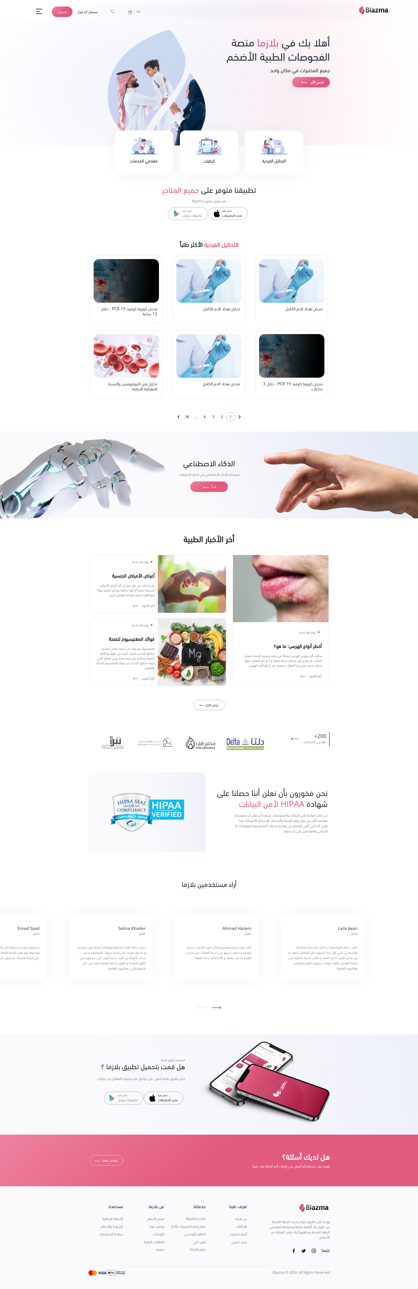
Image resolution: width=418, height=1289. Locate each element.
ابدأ (209, 487)
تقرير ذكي (199, 1241)
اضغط (160, 1249)
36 (187, 416)
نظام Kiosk (198, 1249)
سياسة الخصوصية (111, 1234)
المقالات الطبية (154, 1241)
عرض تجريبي (239, 1241)
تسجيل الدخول (87, 11)
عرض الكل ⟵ (209, 705)
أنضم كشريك (238, 1234)
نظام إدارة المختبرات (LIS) (188, 1226)
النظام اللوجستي (195, 1234)
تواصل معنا (106, 1161)
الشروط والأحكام (112, 1226)
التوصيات (158, 1234)
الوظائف (241, 1226)
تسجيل (62, 11)
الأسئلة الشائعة (112, 1218)
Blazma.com (196, 1218)
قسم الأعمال (155, 1218)
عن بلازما (241, 1218)
